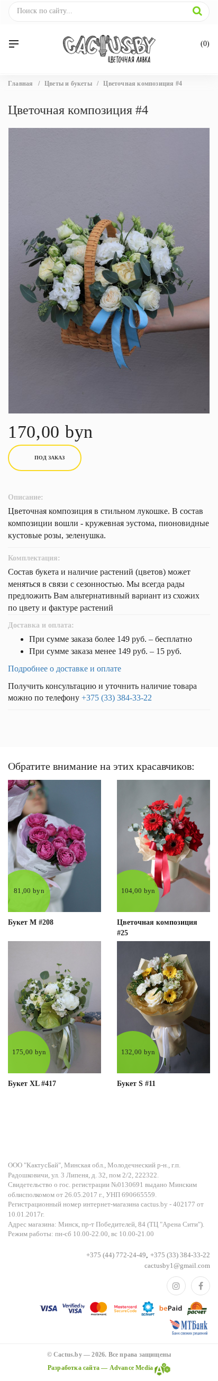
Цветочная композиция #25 (157, 927)
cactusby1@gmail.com (177, 1265)
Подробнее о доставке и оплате (64, 668)
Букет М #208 (30, 922)
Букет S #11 (136, 1084)
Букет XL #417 (32, 1084)
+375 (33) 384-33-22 (116, 697)
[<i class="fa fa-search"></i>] (197, 11)
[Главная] (109, 48)
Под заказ (49, 458)
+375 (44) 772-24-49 (116, 1255)
